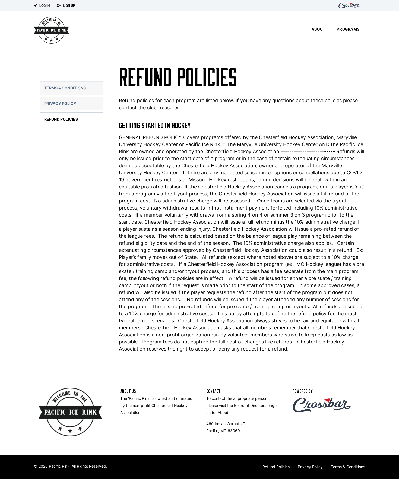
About (318, 29)
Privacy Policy (60, 103)
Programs (348, 29)
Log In (44, 5)
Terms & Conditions (65, 88)
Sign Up (68, 5)
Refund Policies (61, 119)
